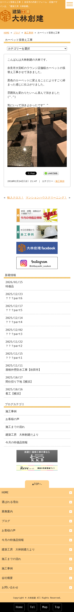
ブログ (16, 32)
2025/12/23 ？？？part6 (14, 296)
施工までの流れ (15, 426)
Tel (32, 607)
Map (44, 607)
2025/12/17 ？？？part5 (14, 308)
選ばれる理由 (10, 502)
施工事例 (28, 32)
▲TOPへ (37, 484)
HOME (6, 32)
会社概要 (7, 578)
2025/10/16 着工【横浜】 (14, 391)
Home (19, 607)
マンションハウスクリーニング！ (46, 197)
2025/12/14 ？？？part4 (14, 320)
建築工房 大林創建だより (22, 434)
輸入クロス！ (15, 197)
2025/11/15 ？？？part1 (14, 355)
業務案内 (7, 511)
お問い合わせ (10, 587)
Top (57, 607)
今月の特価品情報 (17, 442)
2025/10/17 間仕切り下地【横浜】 (19, 379)
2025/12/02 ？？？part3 (14, 332)
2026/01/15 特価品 (14, 284)
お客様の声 (12, 419)
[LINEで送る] (51, 173)
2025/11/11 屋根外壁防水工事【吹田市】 (23, 367)
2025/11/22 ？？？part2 (14, 344)
